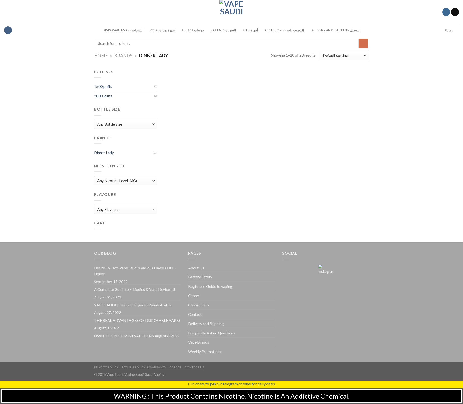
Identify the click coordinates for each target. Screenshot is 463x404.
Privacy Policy (106, 367)
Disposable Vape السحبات (122, 30)
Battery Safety (200, 277)
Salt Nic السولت (223, 30)
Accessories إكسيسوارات (284, 30)
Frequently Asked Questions (211, 333)
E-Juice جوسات (193, 30)
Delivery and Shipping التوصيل (335, 30)
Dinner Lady (104, 152)
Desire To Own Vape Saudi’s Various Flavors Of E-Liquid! (135, 270)
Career (193, 295)
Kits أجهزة (250, 30)
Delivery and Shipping (206, 323)
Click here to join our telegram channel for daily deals (231, 384)
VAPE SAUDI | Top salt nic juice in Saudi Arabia (132, 305)
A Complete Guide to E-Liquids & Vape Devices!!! (134, 289)
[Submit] (363, 43)
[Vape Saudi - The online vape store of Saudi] (231, 12)
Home (101, 55)
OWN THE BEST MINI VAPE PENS (124, 335)
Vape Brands (198, 342)
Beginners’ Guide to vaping (210, 286)
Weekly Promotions (204, 351)
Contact (195, 314)
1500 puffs (103, 86)
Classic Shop (198, 305)
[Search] (437, 30)
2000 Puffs (103, 95)
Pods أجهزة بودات (163, 30)
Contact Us (194, 367)
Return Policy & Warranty (144, 367)
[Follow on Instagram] (446, 12)
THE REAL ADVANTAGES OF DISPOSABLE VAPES (137, 320)
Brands (123, 55)
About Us (196, 267)
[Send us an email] (455, 12)
